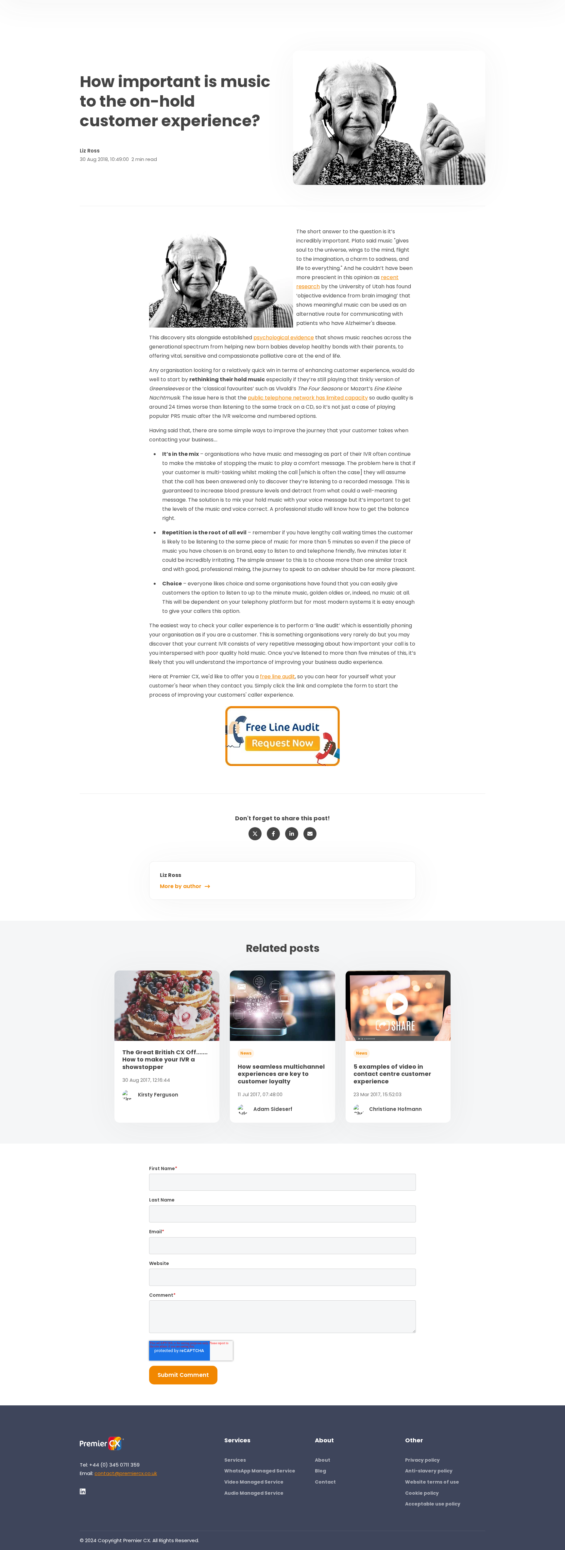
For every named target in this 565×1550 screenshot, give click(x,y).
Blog (320, 1471)
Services (235, 1460)
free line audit (277, 676)
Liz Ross (90, 150)
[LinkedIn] (83, 1491)
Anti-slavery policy (429, 1471)
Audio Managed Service (253, 1493)
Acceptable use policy (432, 1504)
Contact (325, 1482)
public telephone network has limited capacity (308, 397)
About (322, 1460)
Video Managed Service (253, 1482)
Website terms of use (432, 1482)
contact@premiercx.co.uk (125, 1473)
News (245, 1053)
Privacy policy (422, 1460)
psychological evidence (283, 337)
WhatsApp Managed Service (259, 1471)
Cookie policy (422, 1493)
